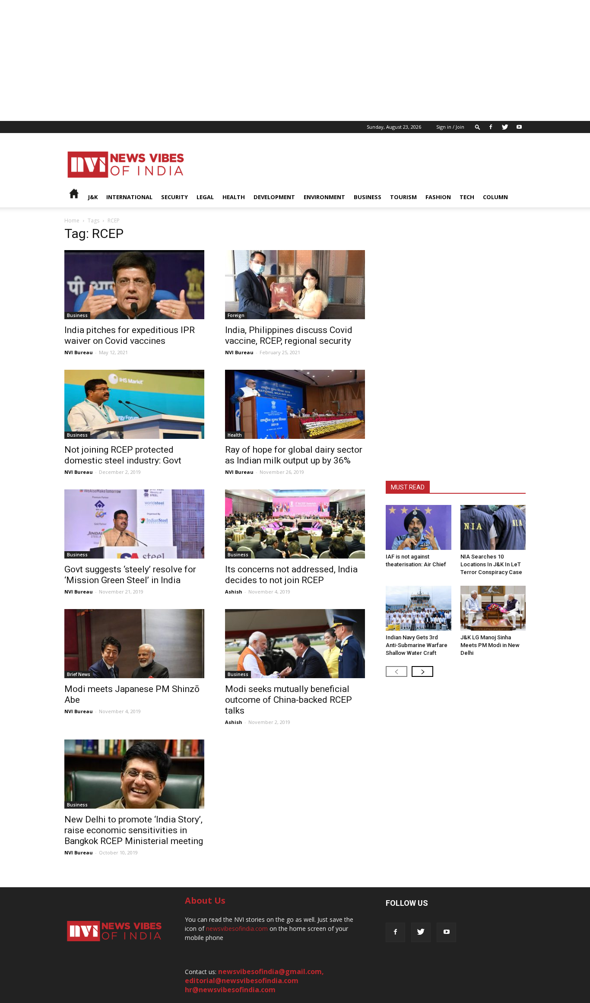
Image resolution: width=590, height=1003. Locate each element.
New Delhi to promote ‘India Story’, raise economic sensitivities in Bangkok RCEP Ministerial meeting (133, 830)
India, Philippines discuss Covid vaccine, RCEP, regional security (288, 335)
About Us (205, 900)
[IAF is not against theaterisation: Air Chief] (418, 527)
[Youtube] (519, 127)
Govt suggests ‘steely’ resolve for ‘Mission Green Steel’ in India (130, 574)
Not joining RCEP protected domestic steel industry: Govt (122, 455)
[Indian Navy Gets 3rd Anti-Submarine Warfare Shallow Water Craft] (418, 608)
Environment (324, 197)
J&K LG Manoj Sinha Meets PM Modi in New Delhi (490, 645)
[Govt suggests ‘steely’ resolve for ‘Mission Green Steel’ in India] (134, 524)
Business (367, 197)
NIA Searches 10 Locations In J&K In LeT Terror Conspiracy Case (491, 564)
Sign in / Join (450, 127)
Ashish (233, 591)
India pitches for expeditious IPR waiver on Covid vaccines (129, 335)
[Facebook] (490, 127)
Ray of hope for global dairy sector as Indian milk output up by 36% (293, 455)
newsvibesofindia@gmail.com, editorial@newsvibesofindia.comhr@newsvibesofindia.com (254, 980)
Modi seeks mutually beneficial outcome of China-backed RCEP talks (288, 700)
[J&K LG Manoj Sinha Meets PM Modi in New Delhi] (493, 608)
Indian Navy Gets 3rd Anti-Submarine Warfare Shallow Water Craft (416, 645)
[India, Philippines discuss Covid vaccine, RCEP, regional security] (295, 284)
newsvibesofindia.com (237, 928)
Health (233, 197)
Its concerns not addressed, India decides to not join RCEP (291, 574)
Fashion (438, 197)
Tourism (403, 197)
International (129, 197)
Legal (205, 197)
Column (495, 197)
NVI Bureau (78, 352)
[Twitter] (504, 127)
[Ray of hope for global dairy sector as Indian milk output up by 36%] (295, 404)
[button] (477, 127)
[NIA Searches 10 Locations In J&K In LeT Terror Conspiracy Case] (493, 527)
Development (274, 197)
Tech (467, 197)
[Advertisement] (259, 60)
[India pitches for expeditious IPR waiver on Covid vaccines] (134, 284)
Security (174, 197)
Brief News (78, 674)
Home (71, 220)
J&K (93, 197)
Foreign (236, 315)
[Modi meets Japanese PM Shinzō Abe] (134, 643)
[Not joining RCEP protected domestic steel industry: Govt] (134, 404)
